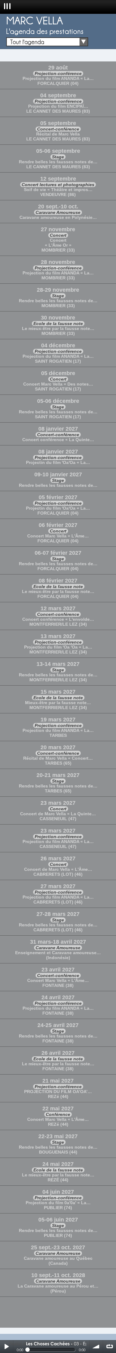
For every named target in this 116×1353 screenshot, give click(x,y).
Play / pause (6, 1346)
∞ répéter (109, 1346)
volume (96, 1346)
